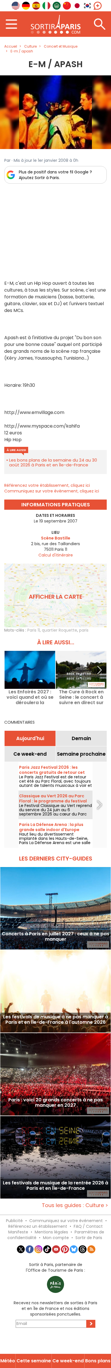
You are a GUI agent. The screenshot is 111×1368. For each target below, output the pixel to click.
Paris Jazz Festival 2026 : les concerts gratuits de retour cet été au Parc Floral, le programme (53, 772)
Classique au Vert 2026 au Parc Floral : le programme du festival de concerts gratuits (53, 801)
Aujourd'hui (30, 738)
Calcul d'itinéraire (55, 555)
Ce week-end (30, 754)
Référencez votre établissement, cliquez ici (47, 485)
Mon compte (56, 1237)
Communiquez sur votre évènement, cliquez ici (51, 491)
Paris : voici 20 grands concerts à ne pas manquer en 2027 (55, 1102)
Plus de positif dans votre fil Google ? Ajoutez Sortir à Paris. (55, 174)
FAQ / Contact (88, 1226)
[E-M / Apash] (55, 112)
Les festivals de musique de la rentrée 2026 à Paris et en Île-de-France (55, 1185)
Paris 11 (33, 630)
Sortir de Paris (88, 1237)
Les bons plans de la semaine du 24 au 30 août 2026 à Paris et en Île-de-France (53, 462)
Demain (81, 738)
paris (84, 630)
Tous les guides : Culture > (75, 1205)
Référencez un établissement (37, 1226)
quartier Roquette (59, 630)
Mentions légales (51, 1232)
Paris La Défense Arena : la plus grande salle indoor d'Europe (51, 827)
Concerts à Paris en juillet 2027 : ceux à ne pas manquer (55, 936)
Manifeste (18, 1232)
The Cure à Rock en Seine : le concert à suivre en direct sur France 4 (81, 697)
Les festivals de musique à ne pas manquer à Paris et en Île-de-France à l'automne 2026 (55, 1019)
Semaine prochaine (81, 754)
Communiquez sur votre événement (66, 1220)
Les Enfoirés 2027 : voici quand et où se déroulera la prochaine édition (30, 697)
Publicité (14, 1220)
